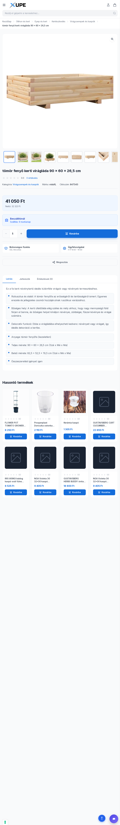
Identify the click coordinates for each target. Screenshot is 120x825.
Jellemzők (24, 279)
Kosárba (17, 436)
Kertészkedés (58, 21)
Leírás (9, 279)
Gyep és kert (41, 21)
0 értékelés (32, 178)
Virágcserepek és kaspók (82, 21)
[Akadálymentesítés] (101, 818)
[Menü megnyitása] (4, 5)
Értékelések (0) (45, 279)
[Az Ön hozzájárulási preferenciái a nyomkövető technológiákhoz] (5, 822)
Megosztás (62, 262)
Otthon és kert (23, 21)
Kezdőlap (6, 21)
